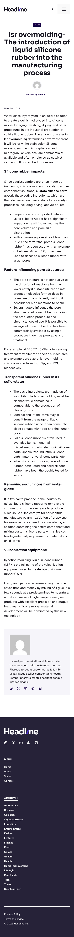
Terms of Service (14, 919)
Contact (8, 780)
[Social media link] (11, 688)
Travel (7, 884)
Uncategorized (12, 889)
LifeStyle (9, 870)
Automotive (11, 805)
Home (7, 766)
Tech (37, 24)
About (7, 771)
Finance (8, 842)
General (8, 856)
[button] (52, 9)
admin (41, 94)
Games (8, 851)
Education (10, 824)
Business (9, 810)
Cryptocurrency (13, 819)
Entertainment (12, 828)
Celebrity (9, 814)
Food (7, 847)
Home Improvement (16, 865)
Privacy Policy (12, 914)
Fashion (8, 833)
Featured (9, 838)
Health (8, 861)
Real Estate (10, 875)
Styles (7, 776)
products (10, 602)
